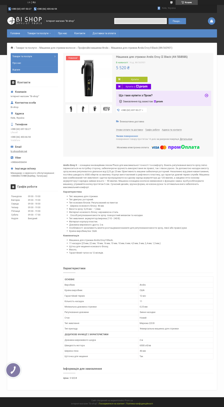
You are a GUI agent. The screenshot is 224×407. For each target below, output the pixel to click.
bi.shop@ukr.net (19, 151)
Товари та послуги (37, 33)
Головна (15, 33)
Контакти (79, 33)
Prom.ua (129, 400)
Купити (135, 79)
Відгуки (16, 69)
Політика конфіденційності (139, 403)
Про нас (62, 33)
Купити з (130, 86)
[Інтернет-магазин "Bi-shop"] (24, 21)
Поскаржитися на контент (112, 403)
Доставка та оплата (104, 33)
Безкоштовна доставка (132, 121)
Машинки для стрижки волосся (57, 47)
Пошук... (177, 21)
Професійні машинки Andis (93, 47)
